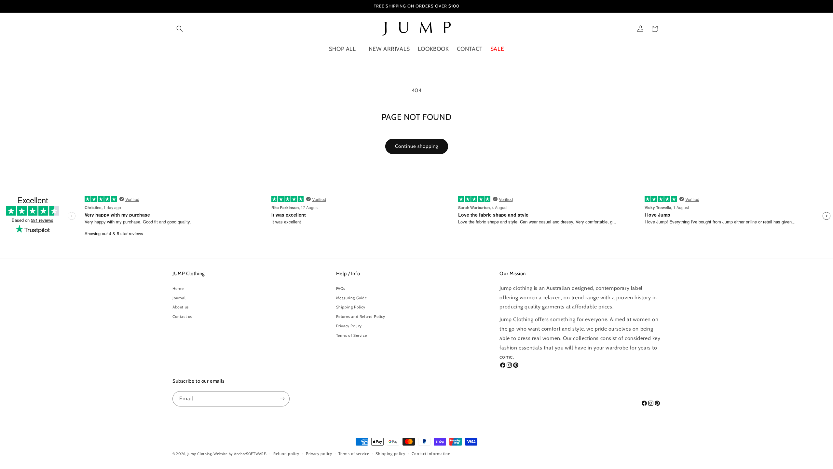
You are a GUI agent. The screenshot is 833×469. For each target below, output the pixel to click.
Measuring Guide (351, 297)
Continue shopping (416, 146)
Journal (178, 297)
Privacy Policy (349, 325)
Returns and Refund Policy (360, 316)
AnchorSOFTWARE (250, 453)
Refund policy (286, 453)
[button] (179, 28)
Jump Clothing (199, 453)
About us (180, 307)
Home (178, 288)
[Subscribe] (282, 398)
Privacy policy (319, 453)
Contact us (182, 316)
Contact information (431, 453)
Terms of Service (351, 335)
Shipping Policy (350, 307)
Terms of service (353, 453)
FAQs (340, 288)
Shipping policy (390, 453)
